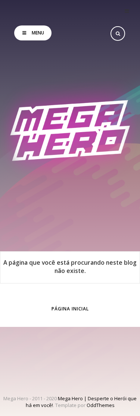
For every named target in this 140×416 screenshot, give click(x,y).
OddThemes (101, 405)
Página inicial (70, 309)
